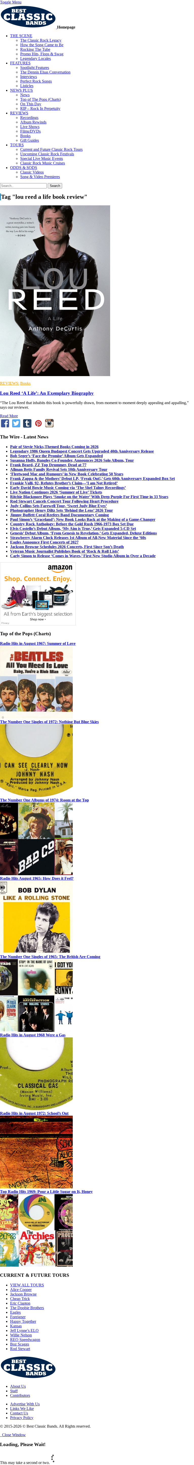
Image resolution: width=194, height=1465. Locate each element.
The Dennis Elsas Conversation (45, 72)
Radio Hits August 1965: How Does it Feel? (37, 878)
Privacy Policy (21, 1417)
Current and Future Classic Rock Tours (51, 149)
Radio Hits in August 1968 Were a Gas (32, 1035)
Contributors (20, 1395)
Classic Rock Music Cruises (42, 163)
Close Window (13, 1435)
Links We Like (22, 1408)
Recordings (29, 117)
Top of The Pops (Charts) (40, 99)
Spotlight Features (34, 67)
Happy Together (23, 1321)
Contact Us (19, 1413)
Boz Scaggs (19, 1344)
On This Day (30, 104)
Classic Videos (32, 172)
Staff (14, 1391)
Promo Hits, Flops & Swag (41, 54)
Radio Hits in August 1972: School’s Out (34, 1113)
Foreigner (18, 1317)
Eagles (15, 1312)
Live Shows (29, 127)
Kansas (16, 1326)
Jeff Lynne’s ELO (24, 1330)
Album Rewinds (33, 122)
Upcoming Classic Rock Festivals (47, 154)
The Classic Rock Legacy (40, 40)
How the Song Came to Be (41, 45)
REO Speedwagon (25, 1339)
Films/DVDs (30, 131)
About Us (18, 1386)
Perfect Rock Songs (36, 81)
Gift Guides (29, 140)
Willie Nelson (21, 1335)
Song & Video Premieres (40, 177)
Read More (9, 416)
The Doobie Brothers (27, 1308)
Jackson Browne (23, 1294)
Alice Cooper (21, 1289)
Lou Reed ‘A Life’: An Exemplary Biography (47, 393)
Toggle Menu (10, 2)
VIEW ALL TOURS (27, 1285)
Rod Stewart (20, 1349)
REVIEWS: (9, 383)
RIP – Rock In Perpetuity (40, 108)
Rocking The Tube (35, 49)
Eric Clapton (20, 1303)
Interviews (28, 77)
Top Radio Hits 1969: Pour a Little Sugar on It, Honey (46, 1191)
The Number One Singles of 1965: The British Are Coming (50, 957)
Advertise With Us (25, 1404)
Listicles (26, 86)
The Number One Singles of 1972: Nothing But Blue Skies (49, 722)
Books (25, 136)
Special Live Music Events (41, 158)
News (25, 95)
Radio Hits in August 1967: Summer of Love (38, 643)
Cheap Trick (20, 1299)
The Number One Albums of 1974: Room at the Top (44, 800)
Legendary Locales (35, 58)
